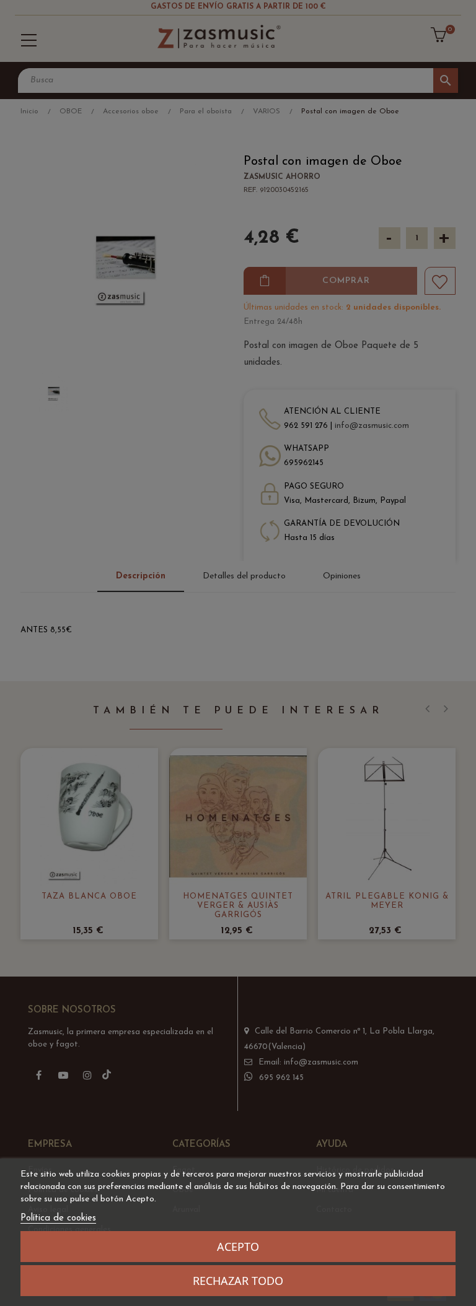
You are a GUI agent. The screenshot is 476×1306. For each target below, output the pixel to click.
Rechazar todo (238, 1280)
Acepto (238, 1246)
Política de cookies (58, 1218)
